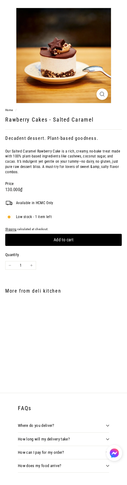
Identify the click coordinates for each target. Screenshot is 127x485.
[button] (114, 453)
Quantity (12, 254)
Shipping (10, 229)
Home (9, 110)
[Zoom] (102, 94)
